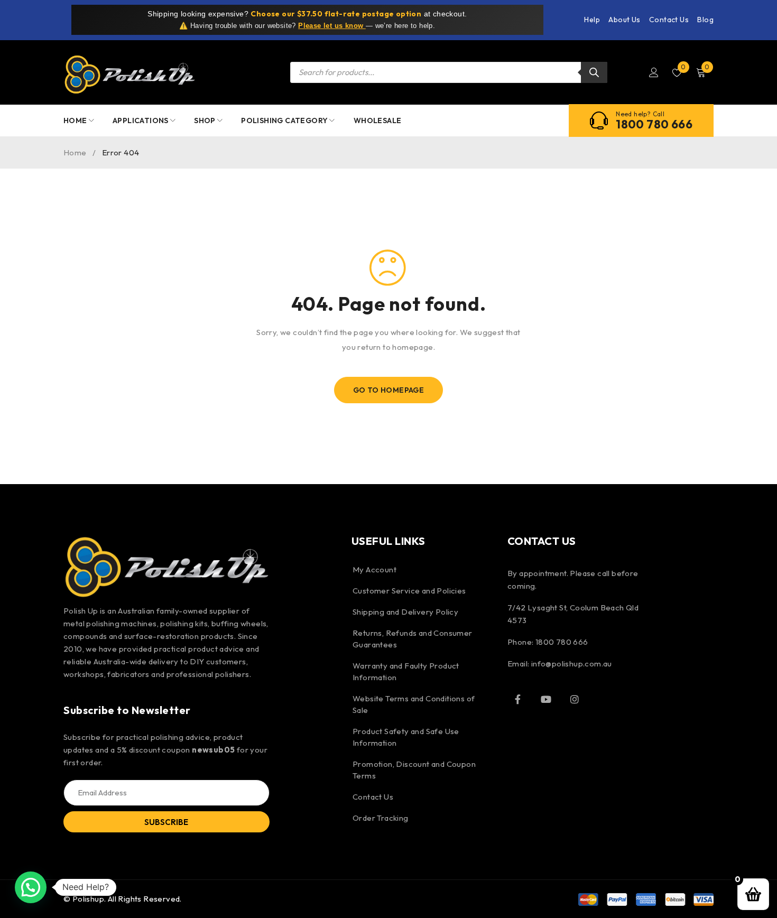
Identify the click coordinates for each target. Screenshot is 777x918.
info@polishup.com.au (571, 664)
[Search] (594, 72)
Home (75, 152)
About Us (624, 19)
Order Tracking (381, 818)
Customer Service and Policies (409, 591)
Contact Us (669, 19)
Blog (705, 19)
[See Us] (574, 699)
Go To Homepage (388, 390)
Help (592, 19)
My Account (374, 569)
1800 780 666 (654, 124)
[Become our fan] (518, 699)
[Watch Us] (546, 699)
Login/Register (653, 72)
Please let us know (332, 26)
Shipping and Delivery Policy (405, 612)
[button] (31, 887)
